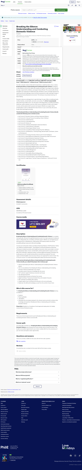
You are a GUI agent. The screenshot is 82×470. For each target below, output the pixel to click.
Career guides (4, 432)
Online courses (31, 13)
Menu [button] (2, 5)
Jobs (14, 2)
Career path (5, 49)
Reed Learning (65, 409)
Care (7, 21)
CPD (4, 36)
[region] (41, 63)
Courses (20, 2)
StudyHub (72, 37)
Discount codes (4, 417)
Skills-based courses (5, 430)
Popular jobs (24, 409)
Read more (46, 41)
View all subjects (4, 409)
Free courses (61, 13)
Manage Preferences (59, 461)
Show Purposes (27, 75)
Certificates (5, 30)
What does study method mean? (24, 372)
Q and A (4, 51)
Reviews (5, 53)
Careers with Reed (66, 415)
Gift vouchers (4, 419)
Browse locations (24, 413)
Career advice (28, 2)
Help (2, 403)
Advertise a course (5, 436)
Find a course (15, 10)
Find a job (23, 405)
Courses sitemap (4, 438)
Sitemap (23, 421)
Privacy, (70, 461)
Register (73, 2)
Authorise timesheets (66, 405)
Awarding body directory (6, 426)
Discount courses (22, 13)
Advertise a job (24, 419)
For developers (45, 407)
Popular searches (25, 411)
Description (5, 41)
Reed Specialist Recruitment (68, 407)
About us (44, 403)
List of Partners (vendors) (28, 72)
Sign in (78, 2)
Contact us (3, 405)
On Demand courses (41, 13)
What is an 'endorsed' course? (23, 382)
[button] (57, 224)
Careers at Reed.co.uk (46, 405)
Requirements (6, 47)
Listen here (13, 460)
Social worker (15, 389)
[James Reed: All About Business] (4, 457)
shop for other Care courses (40, 17)
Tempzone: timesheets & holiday (69, 403)
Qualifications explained (6, 428)
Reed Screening (65, 413)
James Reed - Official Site (67, 417)
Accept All (56, 75)
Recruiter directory (25, 407)
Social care (12, 21)
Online (2, 21)
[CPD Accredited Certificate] (26, 174)
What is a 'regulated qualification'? (24, 378)
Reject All (46, 75)
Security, (66, 461)
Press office (44, 409)
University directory (5, 424)
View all (37, 386)
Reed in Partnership (66, 411)
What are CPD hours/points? (23, 375)
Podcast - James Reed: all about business (71, 419)
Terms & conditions (76, 461)
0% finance (3, 421)
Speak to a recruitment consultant (69, 421)
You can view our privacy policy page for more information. (38, 64)
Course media (6, 38)
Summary (5, 26)
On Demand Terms (5, 434)
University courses (52, 13)
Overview (5, 28)
